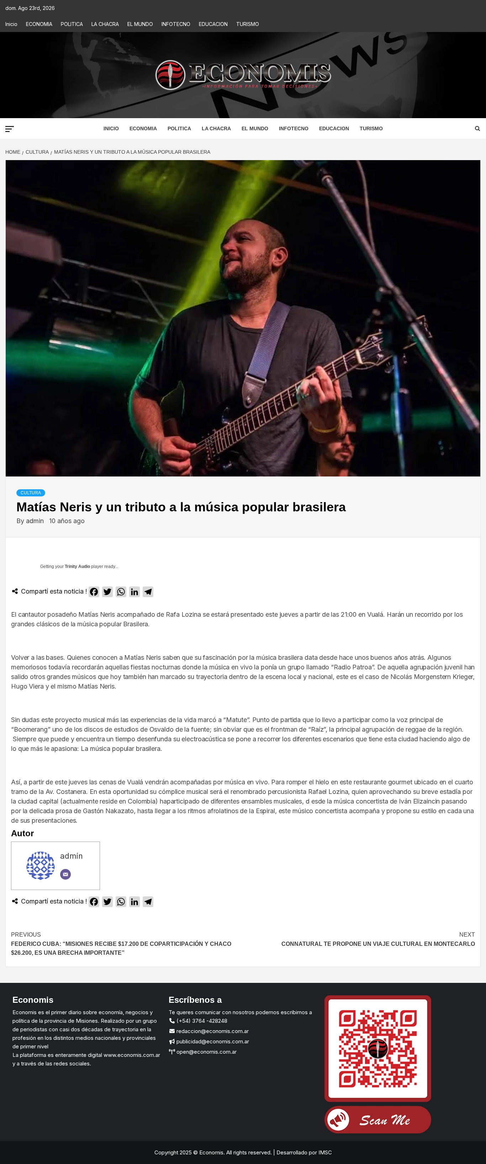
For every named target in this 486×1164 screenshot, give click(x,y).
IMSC (324, 1152)
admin (36, 521)
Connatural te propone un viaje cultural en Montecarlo (378, 939)
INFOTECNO (176, 24)
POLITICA (72, 24)
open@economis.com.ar (206, 1051)
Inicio (11, 24)
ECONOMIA (39, 24)
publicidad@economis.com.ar (212, 1041)
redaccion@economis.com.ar (212, 1031)
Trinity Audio (77, 566)
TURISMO (247, 24)
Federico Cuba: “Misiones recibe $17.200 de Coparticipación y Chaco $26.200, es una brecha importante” (121, 944)
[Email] (65, 874)
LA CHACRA (105, 24)
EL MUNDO (140, 24)
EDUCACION (213, 24)
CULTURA (31, 492)
